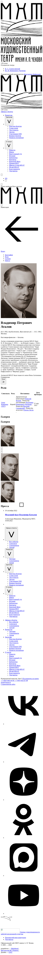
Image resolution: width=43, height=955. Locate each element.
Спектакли (13, 543)
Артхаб (11, 547)
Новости (12, 150)
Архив (11, 563)
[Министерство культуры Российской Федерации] (10, 932)
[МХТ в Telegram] (23, 762)
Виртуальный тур (15, 154)
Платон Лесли (28, 410)
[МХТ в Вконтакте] (23, 724)
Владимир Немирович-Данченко (24, 403)
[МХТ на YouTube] (23, 913)
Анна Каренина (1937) (4, 404)
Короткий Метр (14, 161)
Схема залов (13, 128)
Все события (13, 542)
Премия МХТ (14, 163)
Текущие (12, 559)
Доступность (13, 130)
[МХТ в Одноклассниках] (23, 838)
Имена (11, 152)
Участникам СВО (15, 134)
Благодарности (14, 169)
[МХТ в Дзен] (23, 800)
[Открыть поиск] (2, 2)
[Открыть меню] (2, 175)
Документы (13, 171)
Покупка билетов (15, 126)
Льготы (12, 132)
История (12, 156)
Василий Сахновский (22, 407)
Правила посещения (16, 138)
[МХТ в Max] (23, 876)
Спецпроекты (14, 545)
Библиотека (13, 158)
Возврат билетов (15, 136)
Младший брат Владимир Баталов (21, 515)
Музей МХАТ (14, 167)
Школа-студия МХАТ (17, 165)
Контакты (12, 159)
